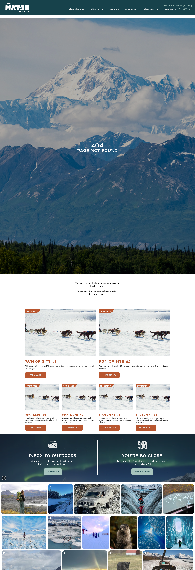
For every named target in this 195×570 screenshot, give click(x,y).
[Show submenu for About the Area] (86, 9)
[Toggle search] (190, 9)
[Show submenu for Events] (118, 9)
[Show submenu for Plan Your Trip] (160, 9)
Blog (190, 5)
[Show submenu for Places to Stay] (139, 9)
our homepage (99, 294)
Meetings (180, 5)
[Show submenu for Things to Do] (105, 9)
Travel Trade (168, 5)
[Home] (17, 7)
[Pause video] (4, 478)
